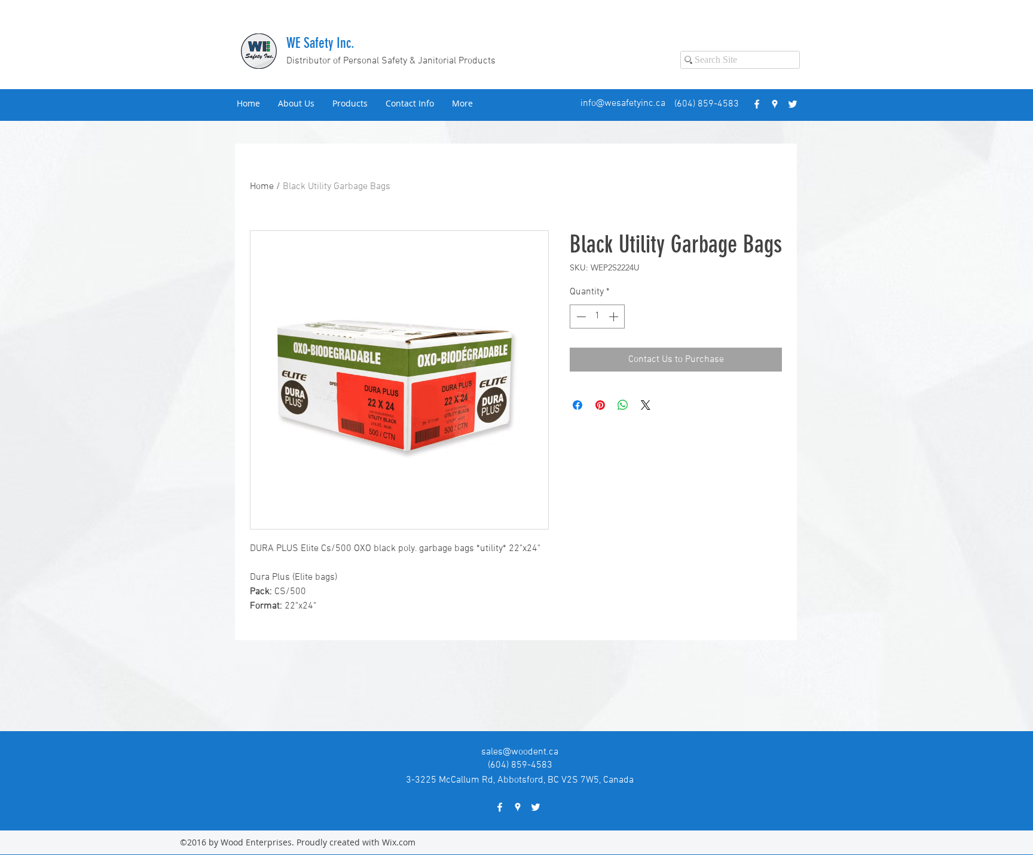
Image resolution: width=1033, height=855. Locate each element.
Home (262, 187)
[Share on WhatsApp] (623, 405)
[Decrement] (579, 316)
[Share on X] (645, 405)
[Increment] (614, 316)
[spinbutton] (597, 316)
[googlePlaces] (775, 104)
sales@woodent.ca (519, 752)
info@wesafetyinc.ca (622, 103)
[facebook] (757, 104)
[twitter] (793, 104)
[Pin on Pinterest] (600, 405)
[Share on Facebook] (577, 405)
